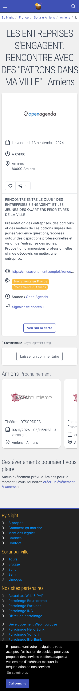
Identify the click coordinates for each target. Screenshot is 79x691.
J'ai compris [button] (17, 683)
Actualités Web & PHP (25, 595)
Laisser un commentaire (39, 356)
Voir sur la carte (39, 328)
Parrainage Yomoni (23, 634)
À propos (15, 523)
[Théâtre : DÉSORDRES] (31, 397)
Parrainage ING (20, 611)
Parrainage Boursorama (27, 601)
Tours (12, 559)
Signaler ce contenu (28, 307)
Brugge (14, 564)
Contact (14, 543)
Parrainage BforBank (25, 639)
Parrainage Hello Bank (26, 629)
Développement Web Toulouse (32, 624)
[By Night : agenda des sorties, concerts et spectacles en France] (38, 6)
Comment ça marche (25, 528)
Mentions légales (21, 533)
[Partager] (23, 186)
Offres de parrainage (25, 616)
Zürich (13, 569)
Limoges (15, 579)
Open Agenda (37, 297)
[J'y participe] (10, 186)
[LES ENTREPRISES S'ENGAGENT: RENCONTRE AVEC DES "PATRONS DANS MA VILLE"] (39, 114)
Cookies (14, 538)
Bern (12, 574)
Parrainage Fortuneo (25, 606)
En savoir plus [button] (17, 672)
